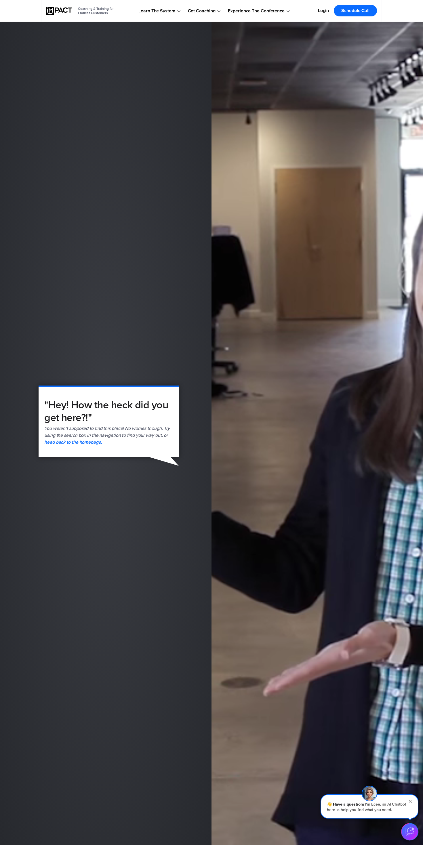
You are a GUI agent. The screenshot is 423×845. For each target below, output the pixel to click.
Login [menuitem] (323, 10)
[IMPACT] (59, 11)
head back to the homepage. (73, 442)
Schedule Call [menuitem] (355, 10)
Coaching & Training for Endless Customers (96, 11)
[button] (369, 806)
